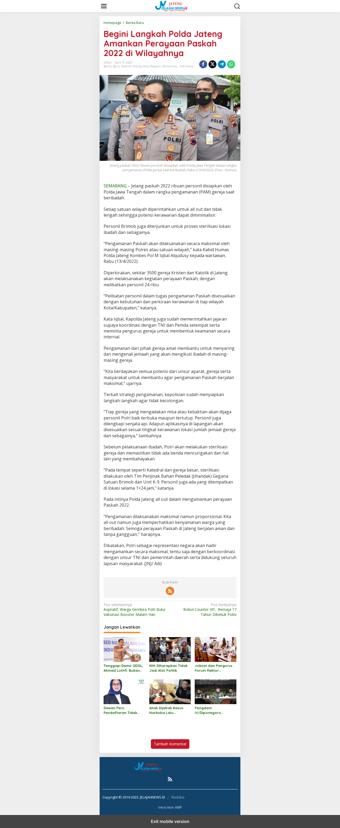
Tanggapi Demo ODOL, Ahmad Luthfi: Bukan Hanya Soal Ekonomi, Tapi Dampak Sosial (123, 668)
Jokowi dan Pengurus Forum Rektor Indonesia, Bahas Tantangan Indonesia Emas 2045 (213, 668)
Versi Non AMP (170, 807)
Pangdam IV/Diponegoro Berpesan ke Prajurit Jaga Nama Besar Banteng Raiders (213, 710)
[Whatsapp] (231, 64)
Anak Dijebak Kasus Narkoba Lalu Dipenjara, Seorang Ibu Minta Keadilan (169, 710)
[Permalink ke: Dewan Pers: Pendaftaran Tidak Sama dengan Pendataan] (124, 691)
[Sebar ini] (203, 64)
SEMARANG (115, 186)
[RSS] (170, 591)
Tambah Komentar (170, 743)
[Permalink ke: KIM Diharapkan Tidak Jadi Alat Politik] (170, 649)
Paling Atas (141, 66)
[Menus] (104, 6)
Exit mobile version (170, 821)
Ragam (155, 66)
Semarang (169, 66)
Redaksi (177, 797)
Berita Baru (112, 66)
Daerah (126, 66)
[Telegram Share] (222, 64)
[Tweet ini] (212, 64)
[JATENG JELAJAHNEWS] (171, 5)
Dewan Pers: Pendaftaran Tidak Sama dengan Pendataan (120, 710)
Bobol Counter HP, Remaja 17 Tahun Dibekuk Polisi (209, 609)
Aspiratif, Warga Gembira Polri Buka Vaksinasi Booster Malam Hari (134, 609)
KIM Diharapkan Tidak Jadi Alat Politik (168, 668)
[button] (237, 6)
